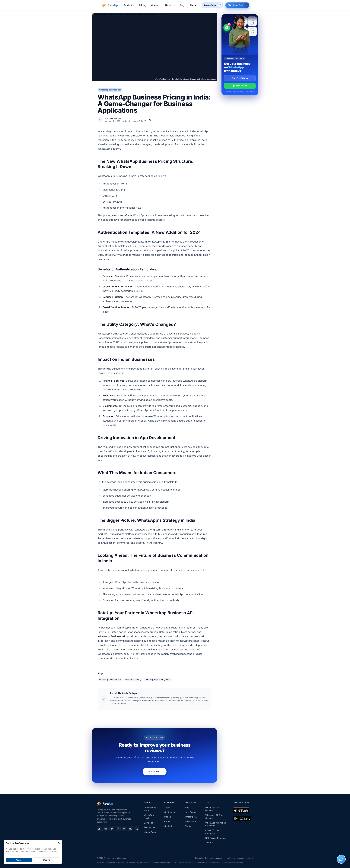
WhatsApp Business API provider (117, 636)
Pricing (167, 817)
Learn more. (53, 852)
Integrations (190, 821)
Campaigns (149, 823)
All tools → (210, 842)
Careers (168, 821)
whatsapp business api (110, 679)
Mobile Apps (150, 832)
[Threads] (124, 828)
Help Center (190, 812)
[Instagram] (105, 828)
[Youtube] (130, 828)
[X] (99, 828)
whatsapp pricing (133, 679)
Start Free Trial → (240, 78)
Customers (169, 812)
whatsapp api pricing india (158, 679)
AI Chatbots (149, 827)
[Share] (150, 119)
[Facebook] (111, 828)
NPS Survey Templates (216, 838)
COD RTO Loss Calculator (212, 831)
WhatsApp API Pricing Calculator (215, 824)
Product (128, 5)
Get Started (154, 771)
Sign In (193, 5)
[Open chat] (341, 859)
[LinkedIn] (118, 828)
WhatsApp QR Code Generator (214, 816)
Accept (19, 860)
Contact (168, 826)
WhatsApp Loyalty (149, 816)
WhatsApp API (191, 817)
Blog (187, 807)
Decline (46, 860)
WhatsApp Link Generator (212, 809)
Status (188, 826)
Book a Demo (241, 86)
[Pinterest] (137, 828)
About (167, 807)
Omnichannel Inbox (150, 809)
